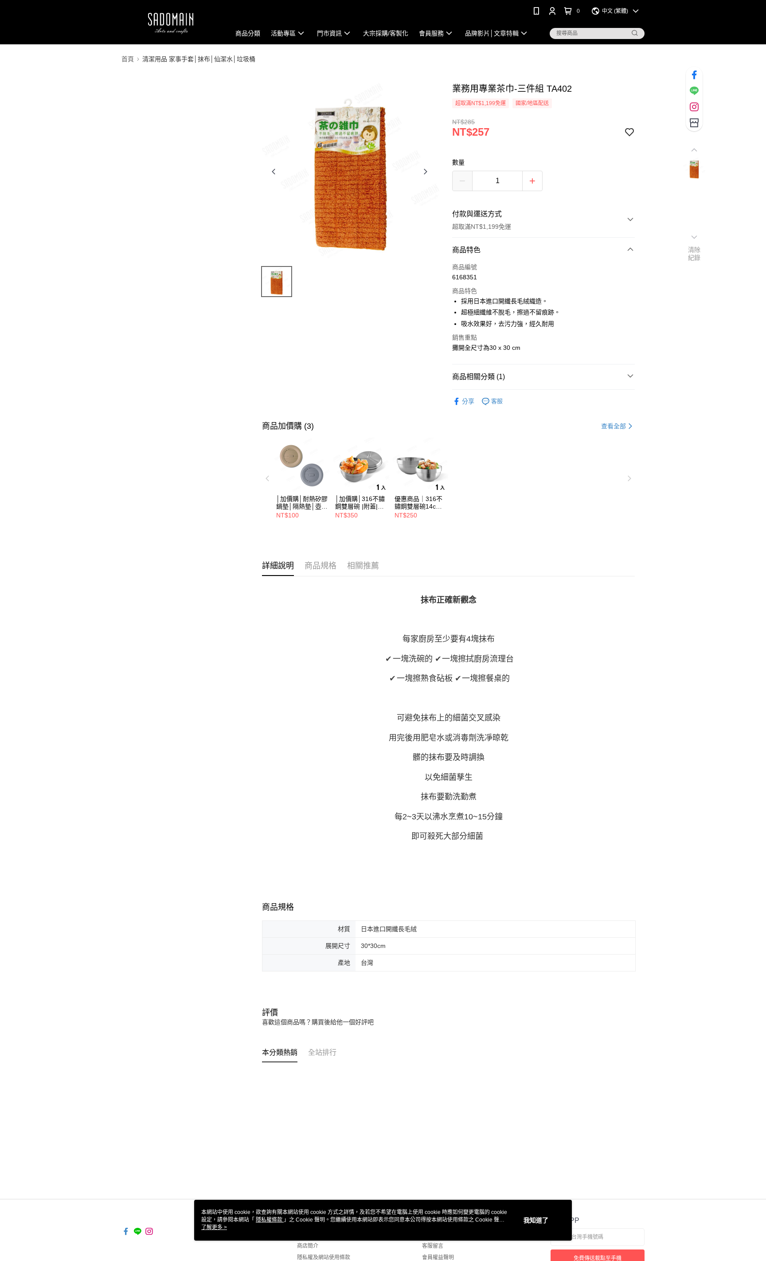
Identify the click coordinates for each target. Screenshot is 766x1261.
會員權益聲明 (438, 1257)
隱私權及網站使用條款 (323, 1257)
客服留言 (432, 1246)
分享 (468, 401)
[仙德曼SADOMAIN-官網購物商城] (170, 23)
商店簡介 (307, 1246)
